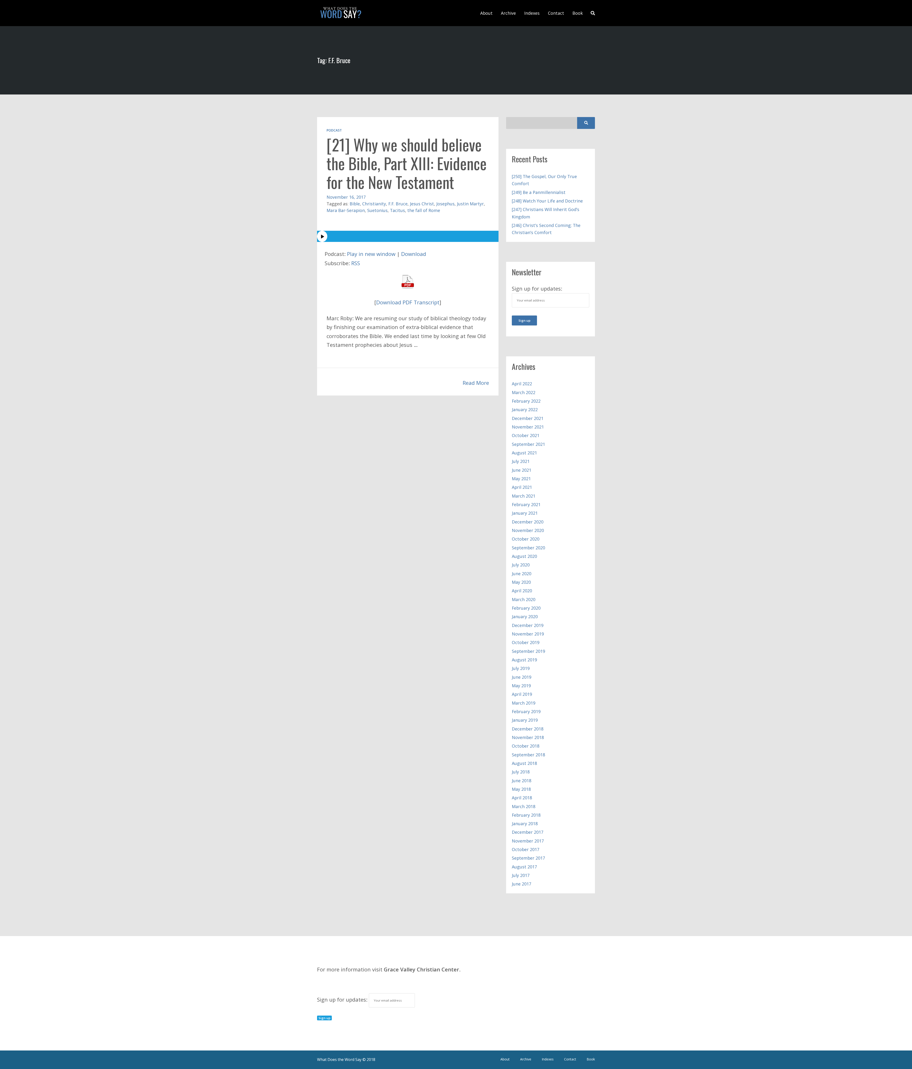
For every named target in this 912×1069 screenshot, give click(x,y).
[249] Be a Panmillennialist (538, 192)
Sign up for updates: (343, 999)
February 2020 (526, 608)
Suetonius (377, 210)
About (486, 13)
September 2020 (528, 548)
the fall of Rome (423, 210)
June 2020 (521, 573)
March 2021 (523, 496)
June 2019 (521, 677)
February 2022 (526, 401)
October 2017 (525, 849)
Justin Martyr (470, 204)
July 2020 (521, 565)
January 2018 (525, 823)
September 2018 (528, 755)
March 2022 (523, 392)
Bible (355, 204)
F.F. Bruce (398, 204)
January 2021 (525, 513)
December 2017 (527, 832)
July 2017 (521, 875)
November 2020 (528, 530)
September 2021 (528, 444)
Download (413, 253)
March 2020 (523, 599)
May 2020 (521, 582)
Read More (476, 382)
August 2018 (524, 763)
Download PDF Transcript (407, 302)
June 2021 (521, 470)
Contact (556, 13)
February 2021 (526, 504)
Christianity (374, 204)
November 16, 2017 (346, 197)
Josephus (445, 204)
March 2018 (523, 806)
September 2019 (528, 651)
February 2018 (526, 815)
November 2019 (528, 634)
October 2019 (525, 642)
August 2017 (524, 867)
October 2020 (525, 539)
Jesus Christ (422, 204)
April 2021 (522, 487)
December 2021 (527, 418)
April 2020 (522, 590)
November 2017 (528, 841)
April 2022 (522, 383)
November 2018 (528, 737)
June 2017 (521, 884)
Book (577, 13)
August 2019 (524, 660)
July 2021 (521, 461)
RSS (355, 263)
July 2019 (521, 668)
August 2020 (524, 556)
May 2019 (521, 685)
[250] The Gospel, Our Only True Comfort (544, 180)
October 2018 (525, 746)
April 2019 (522, 694)
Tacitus (397, 210)
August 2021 (524, 453)
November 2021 (528, 427)
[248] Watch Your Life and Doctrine (547, 201)
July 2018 (521, 772)
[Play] (408, 236)
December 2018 (527, 729)
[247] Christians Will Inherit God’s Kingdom (545, 213)
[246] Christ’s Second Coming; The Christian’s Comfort (546, 228)
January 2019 (525, 720)
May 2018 (521, 789)
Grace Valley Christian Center (421, 969)
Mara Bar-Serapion (346, 210)
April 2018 (522, 798)
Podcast (334, 130)
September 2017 (528, 858)
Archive (508, 13)
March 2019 (523, 703)
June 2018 (521, 780)
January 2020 (525, 616)
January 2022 (525, 409)
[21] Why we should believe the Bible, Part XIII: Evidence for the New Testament (407, 163)
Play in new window (371, 253)
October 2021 (525, 435)
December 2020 (527, 522)
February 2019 (526, 711)
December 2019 (527, 625)
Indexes (532, 13)
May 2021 (521, 478)
